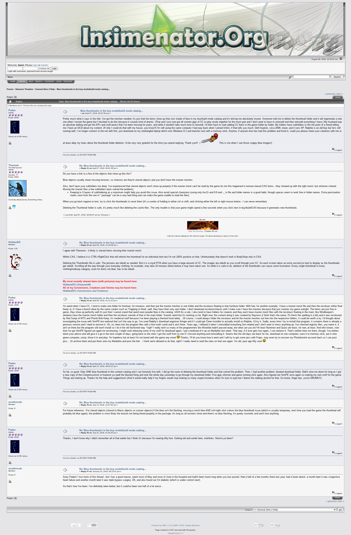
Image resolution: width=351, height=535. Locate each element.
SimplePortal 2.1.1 (175, 533)
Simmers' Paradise (24, 89)
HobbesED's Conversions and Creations (85, 290)
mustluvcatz (15, 402)
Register (68, 81)
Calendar (49, 81)
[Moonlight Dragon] (14, 208)
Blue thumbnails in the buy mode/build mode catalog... (83, 89)
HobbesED (14, 242)
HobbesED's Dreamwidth (77, 284)
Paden (12, 110)
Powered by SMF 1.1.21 (162, 525)
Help (31, 81)
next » (339, 93)
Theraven (13, 165)
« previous (330, 93)
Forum (22, 81)
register (44, 65)
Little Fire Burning (195, 231)
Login (58, 81)
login (35, 65)
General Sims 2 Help (45, 89)
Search (38, 81)
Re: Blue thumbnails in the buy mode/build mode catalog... (112, 165)
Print (338, 98)
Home (12, 81)
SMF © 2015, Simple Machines (187, 525)
